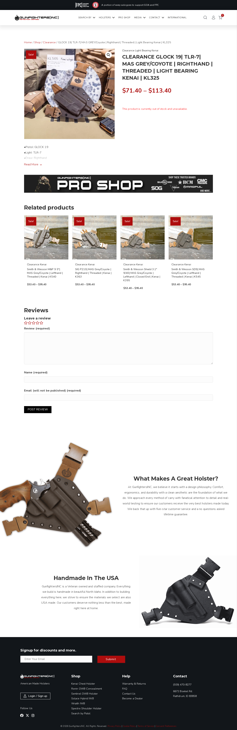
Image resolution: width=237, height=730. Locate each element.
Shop (37, 42)
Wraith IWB (78, 703)
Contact (154, 17)
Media (138, 17)
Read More (31, 164)
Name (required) (36, 372)
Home (28, 42)
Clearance (49, 42)
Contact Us (128, 693)
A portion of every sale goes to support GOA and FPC (130, 5)
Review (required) (37, 328)
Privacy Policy (114, 726)
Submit (111, 659)
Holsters (105, 17)
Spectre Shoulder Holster (86, 708)
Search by (84, 17)
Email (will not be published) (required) (52, 391)
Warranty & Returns (134, 683)
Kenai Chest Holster (83, 683)
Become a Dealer (132, 698)
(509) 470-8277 (182, 684)
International (177, 17)
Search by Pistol (81, 713)
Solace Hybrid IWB (82, 698)
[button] (108, 55)
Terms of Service (146, 726)
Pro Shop (124, 17)
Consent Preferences (166, 726)
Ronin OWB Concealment (86, 688)
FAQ (124, 688)
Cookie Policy (129, 726)
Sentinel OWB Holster (84, 693)
